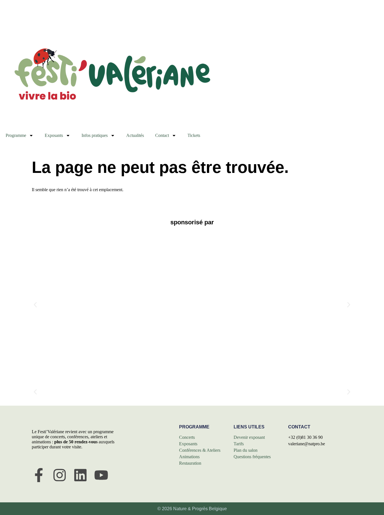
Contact (162, 135)
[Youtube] (101, 475)
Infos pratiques (95, 135)
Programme (16, 135)
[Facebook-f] (39, 475)
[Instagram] (60, 475)
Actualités (135, 135)
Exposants (54, 135)
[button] (35, 304)
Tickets (194, 135)
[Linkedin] (80, 475)
